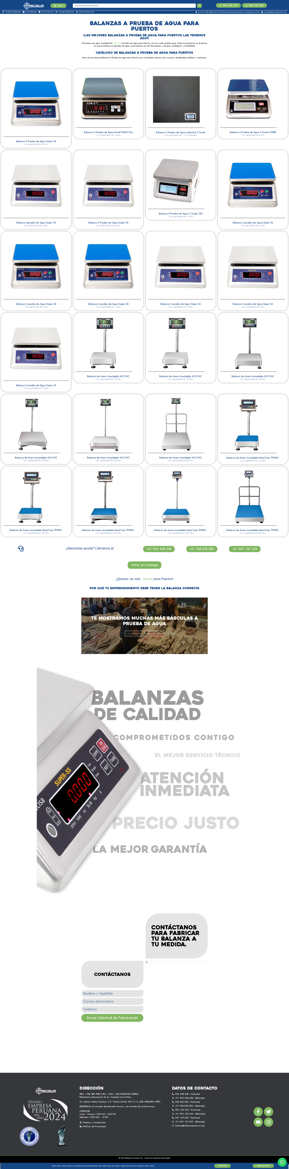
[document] (144, 584)
